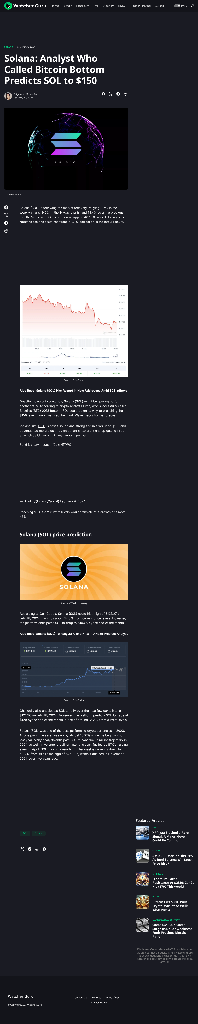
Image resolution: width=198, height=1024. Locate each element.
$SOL (41, 426)
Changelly (27, 710)
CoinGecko (78, 380)
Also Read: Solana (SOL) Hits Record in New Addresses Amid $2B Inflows (73, 390)
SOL (25, 833)
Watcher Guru (20, 996)
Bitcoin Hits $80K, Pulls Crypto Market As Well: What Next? (170, 906)
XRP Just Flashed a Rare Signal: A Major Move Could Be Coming (170, 836)
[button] (180, 6)
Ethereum (157, 873)
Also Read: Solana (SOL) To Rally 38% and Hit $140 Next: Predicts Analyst (74, 634)
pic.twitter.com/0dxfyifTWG (51, 445)
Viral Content (171, 919)
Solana (8, 46)
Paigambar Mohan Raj (25, 94)
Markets (157, 919)
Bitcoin (156, 896)
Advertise (96, 997)
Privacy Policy (99, 1002)
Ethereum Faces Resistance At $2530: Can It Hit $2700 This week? (173, 882)
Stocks (156, 850)
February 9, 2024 (72, 501)
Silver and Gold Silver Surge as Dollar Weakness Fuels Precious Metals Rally (172, 930)
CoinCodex (78, 700)
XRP (154, 827)
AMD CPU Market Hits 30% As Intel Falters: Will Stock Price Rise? (172, 859)
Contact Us (81, 997)
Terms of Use (112, 997)
